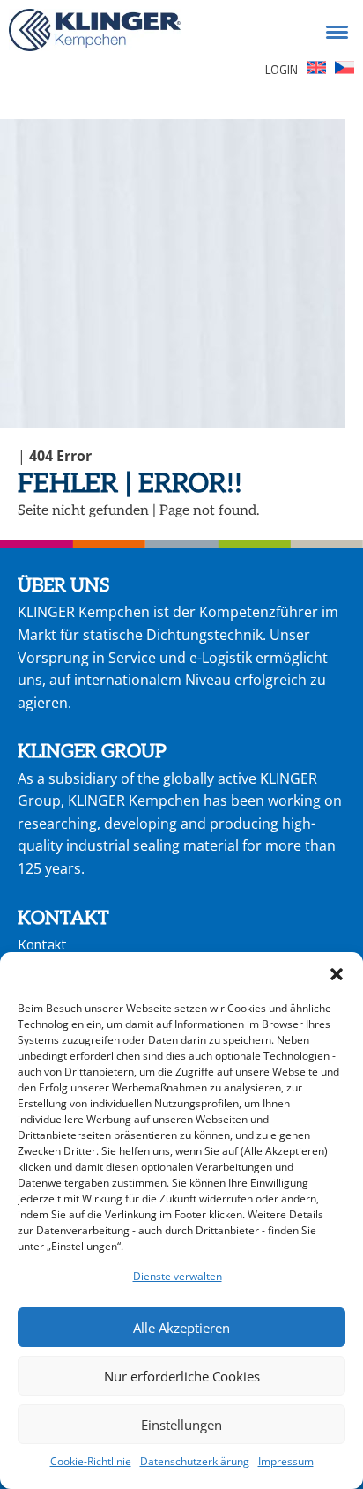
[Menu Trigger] (337, 31)
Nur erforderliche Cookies (182, 1376)
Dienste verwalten (177, 1276)
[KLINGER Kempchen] (95, 33)
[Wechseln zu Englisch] (316, 70)
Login (281, 69)
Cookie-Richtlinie (90, 1461)
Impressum (286, 1461)
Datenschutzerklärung (194, 1461)
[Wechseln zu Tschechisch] (344, 70)
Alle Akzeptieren (181, 1327)
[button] (336, 974)
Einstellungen (181, 1424)
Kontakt (42, 944)
